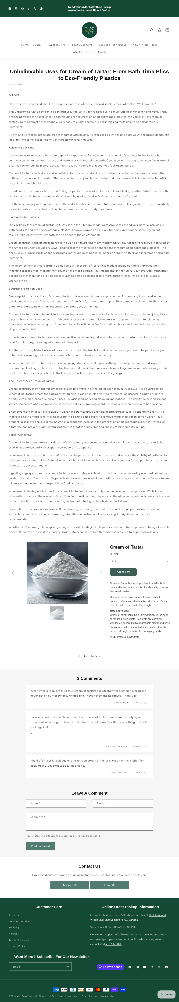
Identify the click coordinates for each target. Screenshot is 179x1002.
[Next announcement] (120, 8)
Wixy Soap (22, 996)
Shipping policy (107, 996)
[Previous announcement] (58, 8)
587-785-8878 (113, 944)
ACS (55, 247)
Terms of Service (19, 939)
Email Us (109, 885)
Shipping (14, 927)
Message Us (69, 885)
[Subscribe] (67, 966)
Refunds (14, 933)
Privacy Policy (17, 946)
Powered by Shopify (36, 996)
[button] (38, 44)
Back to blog (92, 656)
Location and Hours (20, 921)
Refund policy (55, 996)
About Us (14, 915)
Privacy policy (72, 996)
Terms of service (89, 996)
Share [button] (15, 94)
